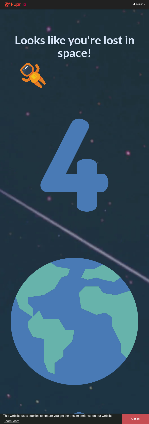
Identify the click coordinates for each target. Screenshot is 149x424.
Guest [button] (139, 4)
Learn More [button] (11, 421)
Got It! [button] (135, 418)
